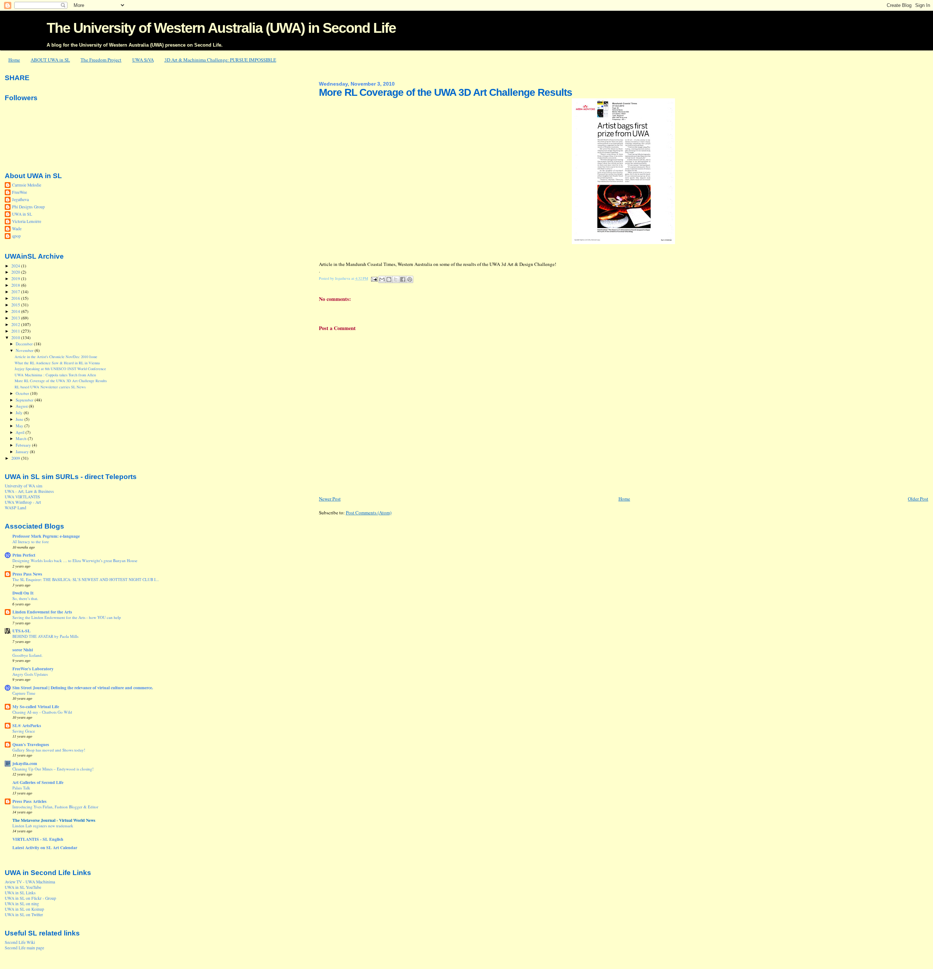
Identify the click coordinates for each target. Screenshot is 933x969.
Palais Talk (21, 787)
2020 (16, 272)
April (21, 432)
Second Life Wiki (20, 942)
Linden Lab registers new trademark (42, 825)
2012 (16, 324)
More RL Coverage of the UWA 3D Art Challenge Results (61, 380)
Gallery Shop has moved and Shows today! (48, 750)
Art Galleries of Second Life (37, 782)
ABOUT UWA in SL (50, 59)
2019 (16, 278)
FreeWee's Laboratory (33, 669)
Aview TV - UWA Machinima (30, 881)
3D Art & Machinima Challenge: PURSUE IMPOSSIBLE (220, 59)
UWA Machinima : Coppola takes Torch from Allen (55, 374)
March (22, 438)
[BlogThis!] (389, 279)
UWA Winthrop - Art (23, 502)
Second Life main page (24, 947)
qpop (16, 236)
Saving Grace (23, 731)
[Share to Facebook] (402, 279)
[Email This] (382, 279)
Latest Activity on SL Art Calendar (44, 847)
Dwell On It (23, 593)
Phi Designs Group (28, 206)
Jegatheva (20, 199)
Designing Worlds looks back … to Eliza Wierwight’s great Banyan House (74, 560)
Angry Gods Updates (30, 674)
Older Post (918, 498)
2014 (16, 311)
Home (14, 59)
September (25, 400)
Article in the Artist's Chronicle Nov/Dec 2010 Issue (56, 356)
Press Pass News (27, 574)
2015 (16, 304)
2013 (16, 318)
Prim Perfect (23, 555)
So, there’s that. (25, 598)
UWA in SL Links (20, 892)
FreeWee (19, 192)
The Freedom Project (101, 59)
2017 (16, 291)
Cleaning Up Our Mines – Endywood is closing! (53, 769)
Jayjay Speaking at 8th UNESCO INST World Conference (60, 368)
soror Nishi (22, 650)
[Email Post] (374, 278)
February (24, 445)
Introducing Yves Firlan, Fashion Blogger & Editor (55, 806)
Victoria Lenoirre (26, 221)
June (20, 419)
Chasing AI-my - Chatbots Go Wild (42, 712)
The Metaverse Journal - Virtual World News (53, 820)
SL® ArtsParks (26, 725)
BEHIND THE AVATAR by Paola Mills (45, 636)
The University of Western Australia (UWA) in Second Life (221, 28)
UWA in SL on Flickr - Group (30, 898)
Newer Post (330, 498)
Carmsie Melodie (26, 185)
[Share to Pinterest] (409, 279)
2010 (16, 337)
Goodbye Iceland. (27, 655)
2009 (16, 458)
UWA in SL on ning (22, 903)
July (20, 412)
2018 (16, 285)
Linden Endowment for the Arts (42, 612)
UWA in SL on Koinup (24, 909)
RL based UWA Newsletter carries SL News (50, 386)
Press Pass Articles (29, 801)
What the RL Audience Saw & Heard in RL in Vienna (57, 362)
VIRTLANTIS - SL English (37, 839)
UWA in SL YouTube (23, 887)
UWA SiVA (143, 59)
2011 (16, 331)
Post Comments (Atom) (368, 512)
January (23, 451)
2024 (16, 265)
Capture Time (23, 693)
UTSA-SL (21, 631)
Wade (17, 228)
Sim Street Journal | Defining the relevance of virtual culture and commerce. (82, 687)
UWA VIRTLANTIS (22, 496)
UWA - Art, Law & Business (29, 491)
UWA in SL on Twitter (24, 914)
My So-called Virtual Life (35, 706)
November (25, 350)
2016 (16, 298)
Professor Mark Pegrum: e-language (46, 536)
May (20, 425)
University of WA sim (23, 486)
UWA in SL (22, 214)
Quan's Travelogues (30, 744)
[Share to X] (395, 279)
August (22, 406)
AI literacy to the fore (30, 541)
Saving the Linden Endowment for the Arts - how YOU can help (66, 617)
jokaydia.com (24, 763)
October (23, 393)
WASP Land (15, 507)
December (25, 343)
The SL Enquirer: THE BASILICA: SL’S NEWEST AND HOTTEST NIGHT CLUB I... (85, 579)
